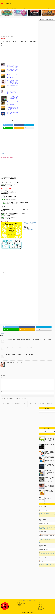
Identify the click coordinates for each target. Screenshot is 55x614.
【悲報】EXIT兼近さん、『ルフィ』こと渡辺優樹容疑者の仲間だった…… (49, 452)
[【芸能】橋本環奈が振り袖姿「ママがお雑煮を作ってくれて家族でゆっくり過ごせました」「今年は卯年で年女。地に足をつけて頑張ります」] (4, 82)
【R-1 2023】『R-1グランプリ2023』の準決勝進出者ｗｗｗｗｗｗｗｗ (49, 492)
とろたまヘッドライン (41, 607)
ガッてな (39, 605)
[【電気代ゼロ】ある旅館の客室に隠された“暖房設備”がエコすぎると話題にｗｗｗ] (4, 103)
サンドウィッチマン (21, 603)
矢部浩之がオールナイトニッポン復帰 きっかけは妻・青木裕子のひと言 (20, 354)
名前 (1, 391)
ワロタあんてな (14, 8)
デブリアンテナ (40, 606)
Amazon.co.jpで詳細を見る (28, 229)
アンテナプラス (40, 603)
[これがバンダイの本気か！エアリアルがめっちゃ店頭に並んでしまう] (4, 109)
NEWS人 (39, 602)
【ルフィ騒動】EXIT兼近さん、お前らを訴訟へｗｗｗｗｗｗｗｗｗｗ (49, 465)
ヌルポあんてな (6, 8)
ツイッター (37, 3)
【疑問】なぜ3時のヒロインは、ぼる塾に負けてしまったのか (49, 472)
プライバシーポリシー (22, 600)
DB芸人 (19, 604)
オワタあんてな (40, 604)
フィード (31, 3)
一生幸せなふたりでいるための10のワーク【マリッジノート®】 (29, 223)
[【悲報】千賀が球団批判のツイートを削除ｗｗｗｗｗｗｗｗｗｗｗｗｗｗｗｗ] (4, 114)
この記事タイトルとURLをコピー (19, 121)
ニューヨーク (40, 8)
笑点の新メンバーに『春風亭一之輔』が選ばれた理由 (49, 445)
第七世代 (23, 8)
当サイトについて (44, 3)
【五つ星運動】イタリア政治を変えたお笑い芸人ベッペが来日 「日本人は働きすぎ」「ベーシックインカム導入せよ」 (29, 339)
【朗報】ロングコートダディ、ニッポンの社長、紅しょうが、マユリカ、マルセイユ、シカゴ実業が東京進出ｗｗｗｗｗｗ (49, 439)
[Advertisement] (19, 27)
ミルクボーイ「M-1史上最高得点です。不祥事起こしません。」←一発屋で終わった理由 (49, 485)
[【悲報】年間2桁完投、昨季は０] (4, 87)
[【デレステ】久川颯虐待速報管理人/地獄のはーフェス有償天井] (4, 92)
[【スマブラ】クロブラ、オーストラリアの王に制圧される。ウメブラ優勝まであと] (4, 98)
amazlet (27, 224)
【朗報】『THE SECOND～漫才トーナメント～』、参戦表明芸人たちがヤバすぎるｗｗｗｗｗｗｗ (49, 479)
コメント (27, 378)
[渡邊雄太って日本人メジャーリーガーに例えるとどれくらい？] (4, 71)
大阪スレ (49, 8)
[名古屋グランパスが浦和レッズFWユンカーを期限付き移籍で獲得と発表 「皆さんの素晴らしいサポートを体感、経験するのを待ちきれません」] (4, 65)
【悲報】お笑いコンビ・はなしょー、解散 (14, 362)
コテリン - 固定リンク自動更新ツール (2, 64)
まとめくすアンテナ (41, 608)
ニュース (2, 333)
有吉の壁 (19, 605)
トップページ (34, 600)
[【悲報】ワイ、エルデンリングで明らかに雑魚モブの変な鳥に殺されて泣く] (4, 76)
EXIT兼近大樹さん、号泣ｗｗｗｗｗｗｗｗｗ (49, 497)
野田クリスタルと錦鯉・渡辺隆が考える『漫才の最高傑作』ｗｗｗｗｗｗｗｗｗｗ (49, 459)
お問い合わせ (51, 3)
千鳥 (19, 602)
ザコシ (32, 8)
